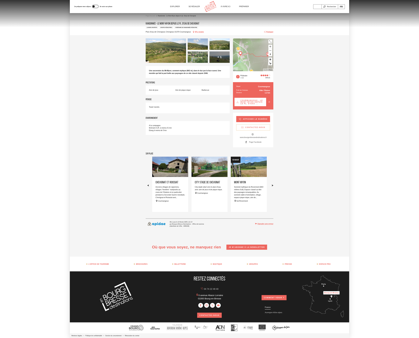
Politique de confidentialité (93, 335)
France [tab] (268, 307)
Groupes (253, 264)
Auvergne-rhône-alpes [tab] (273, 312)
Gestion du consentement (113, 335)
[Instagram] (206, 305)
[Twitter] (212, 305)
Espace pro (325, 264)
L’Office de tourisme (98, 264)
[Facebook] (200, 305)
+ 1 (219, 57)
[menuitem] (175, 6)
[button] (330, 5)
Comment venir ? (274, 298)
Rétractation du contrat (132, 335)
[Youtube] (218, 305)
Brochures (142, 264)
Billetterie (180, 264)
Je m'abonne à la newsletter (247, 247)
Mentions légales (76, 335)
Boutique (217, 264)
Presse (288, 264)
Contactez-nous (209, 315)
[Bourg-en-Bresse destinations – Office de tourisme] (116, 311)
